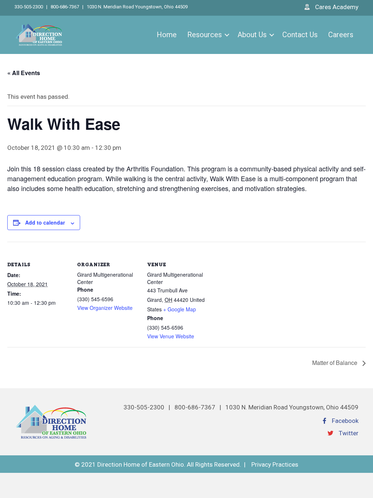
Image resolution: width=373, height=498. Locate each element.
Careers (340, 34)
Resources (204, 34)
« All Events (23, 73)
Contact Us (300, 34)
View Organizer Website (105, 307)
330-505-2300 (29, 6)
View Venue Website (170, 336)
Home (167, 34)
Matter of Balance (335, 362)
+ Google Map (179, 309)
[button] (227, 34)
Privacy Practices (274, 464)
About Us (252, 34)
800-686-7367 (65, 6)
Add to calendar (45, 222)
